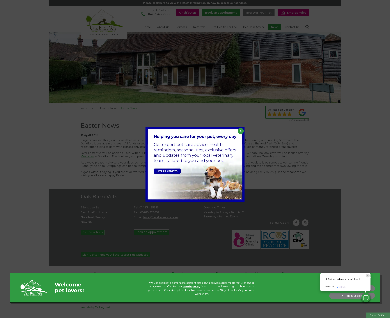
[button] (365, 297)
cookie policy (191, 286)
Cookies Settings (377, 315)
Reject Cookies (354, 295)
